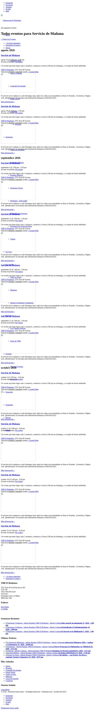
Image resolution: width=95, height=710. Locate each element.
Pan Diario (5, 607)
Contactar (9, 681)
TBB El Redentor (7, 70)
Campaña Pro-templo (13, 670)
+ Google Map (33, 72)
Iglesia (8, 666)
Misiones (9, 677)
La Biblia (4, 609)
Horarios (9, 668)
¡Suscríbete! (5, 690)
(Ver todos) (19, 62)
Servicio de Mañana (10, 55)
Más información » (8, 102)
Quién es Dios (11, 674)
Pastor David (10, 672)
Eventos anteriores (13, 43)
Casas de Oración (12, 679)
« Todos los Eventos (8, 39)
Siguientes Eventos (13, 45)
